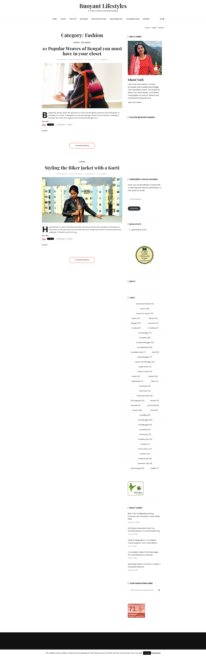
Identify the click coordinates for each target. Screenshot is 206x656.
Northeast (145, 386)
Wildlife (154, 468)
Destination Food (99, 19)
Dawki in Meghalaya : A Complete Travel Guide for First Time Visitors (142, 541)
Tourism (137, 410)
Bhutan (153, 318)
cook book (153, 323)
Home (54, 19)
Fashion (76, 42)
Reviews (146, 19)
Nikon (154, 381)
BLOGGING (84, 19)
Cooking (136, 328)
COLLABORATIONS (132, 19)
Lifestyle (73, 19)
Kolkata (153, 376)
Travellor (145, 444)
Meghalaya (137, 381)
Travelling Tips (145, 439)
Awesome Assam (144, 313)
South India (153, 405)
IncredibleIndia (144, 347)
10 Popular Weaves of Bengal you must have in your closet (82, 50)
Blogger (136, 323)
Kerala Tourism (145, 371)
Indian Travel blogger (145, 362)
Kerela (136, 376)
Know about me (116, 19)
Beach (136, 318)
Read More (156, 653)
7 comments (103, 59)
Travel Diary (145, 434)
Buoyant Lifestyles (103, 5)
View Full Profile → (135, 102)
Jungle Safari (144, 367)
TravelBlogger (145, 425)
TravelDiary (145, 429)
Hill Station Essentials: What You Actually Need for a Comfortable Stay (144, 529)
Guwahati (145, 337)
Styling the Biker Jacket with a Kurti (82, 168)
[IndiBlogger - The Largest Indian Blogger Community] (145, 488)
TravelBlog (144, 415)
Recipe (155, 400)
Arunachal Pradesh (145, 304)
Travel (63, 19)
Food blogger (145, 333)
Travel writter (145, 449)
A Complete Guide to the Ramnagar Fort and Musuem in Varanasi (143, 553)
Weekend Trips (145, 463)
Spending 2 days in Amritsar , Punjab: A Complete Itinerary (144, 565)
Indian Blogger (145, 357)
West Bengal (86, 42)
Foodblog (153, 328)
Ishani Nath (92, 59)
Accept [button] (147, 653)
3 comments (103, 173)
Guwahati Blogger (145, 342)
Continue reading (82, 146)
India (155, 352)
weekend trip (145, 458)
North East (145, 391)
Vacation (144, 454)
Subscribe (134, 208)
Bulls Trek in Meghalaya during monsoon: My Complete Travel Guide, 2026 (144, 516)
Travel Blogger (144, 420)
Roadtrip (136, 405)
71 (132, 609)
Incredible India (138, 352)
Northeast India (145, 396)
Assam (144, 308)
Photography (137, 400)
